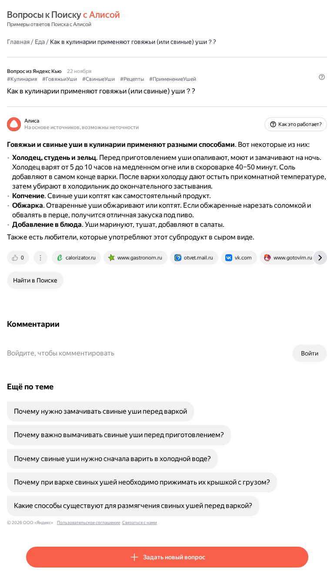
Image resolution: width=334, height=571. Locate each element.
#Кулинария (22, 79)
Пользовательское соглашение (88, 522)
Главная (18, 41)
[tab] (18, 258)
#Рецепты (132, 79)
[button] (322, 77)
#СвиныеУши (98, 79)
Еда (40, 41)
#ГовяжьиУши (59, 79)
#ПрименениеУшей (172, 79)
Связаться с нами (139, 522)
